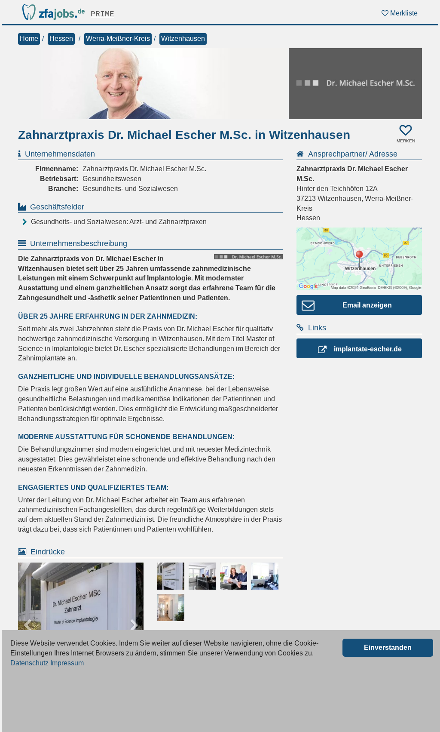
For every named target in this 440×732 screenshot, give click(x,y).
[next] (134, 625)
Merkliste (403, 13)
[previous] (27, 625)
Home (29, 38)
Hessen (61, 38)
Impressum (67, 663)
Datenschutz (29, 663)
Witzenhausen (183, 38)
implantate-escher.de (368, 349)
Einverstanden (388, 647)
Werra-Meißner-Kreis (118, 38)
